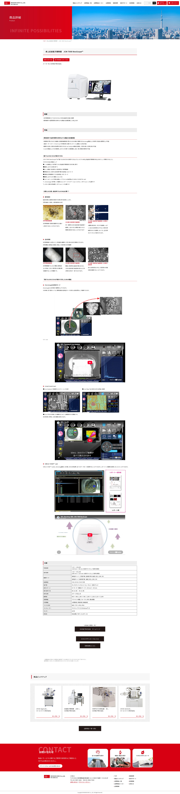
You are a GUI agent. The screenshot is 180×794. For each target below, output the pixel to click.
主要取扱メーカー (99, 3)
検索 (154, 3)
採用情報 (131, 3)
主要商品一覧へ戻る (90, 728)
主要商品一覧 (88, 3)
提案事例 (115, 3)
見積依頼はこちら (90, 646)
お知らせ (139, 3)
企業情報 (108, 3)
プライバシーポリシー (84, 782)
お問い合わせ (73, 782)
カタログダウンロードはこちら (90, 639)
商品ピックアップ (77, 3)
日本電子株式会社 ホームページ (90, 629)
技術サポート (123, 3)
